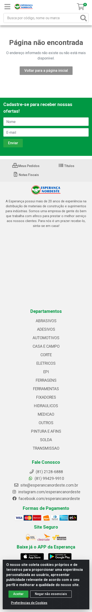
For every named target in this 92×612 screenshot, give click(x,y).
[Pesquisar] (83, 18)
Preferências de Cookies (29, 603)
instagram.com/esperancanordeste (48, 492)
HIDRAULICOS (46, 406)
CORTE (46, 355)
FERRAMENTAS (46, 389)
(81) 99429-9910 (49, 478)
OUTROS (46, 423)
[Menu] (7, 7)
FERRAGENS (46, 380)
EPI (46, 372)
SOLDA (46, 440)
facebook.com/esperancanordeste (49, 498)
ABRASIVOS (46, 321)
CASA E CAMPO (46, 346)
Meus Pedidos (29, 166)
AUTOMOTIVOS (46, 338)
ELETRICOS (46, 363)
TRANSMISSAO (46, 448)
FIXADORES (46, 397)
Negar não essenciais (51, 594)
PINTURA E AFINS (46, 431)
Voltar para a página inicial (46, 70)
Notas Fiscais (28, 175)
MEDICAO (46, 414)
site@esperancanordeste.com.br (48, 485)
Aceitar (18, 594)
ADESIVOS (46, 329)
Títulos (69, 166)
